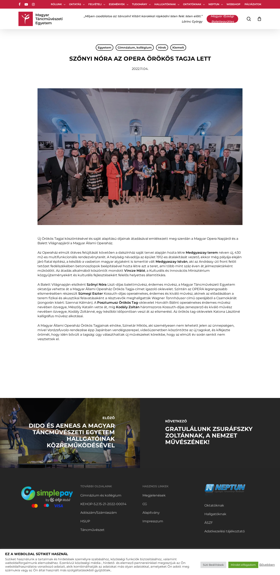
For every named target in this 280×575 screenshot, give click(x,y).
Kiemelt (178, 47)
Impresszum (152, 521)
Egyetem (104, 47)
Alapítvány (151, 513)
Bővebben (267, 565)
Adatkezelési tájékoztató (224, 531)
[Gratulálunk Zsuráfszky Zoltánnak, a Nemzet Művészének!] (210, 433)
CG (144, 504)
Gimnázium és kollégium (100, 495)
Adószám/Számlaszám (98, 513)
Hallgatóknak (215, 514)
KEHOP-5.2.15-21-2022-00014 (103, 504)
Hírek (162, 47)
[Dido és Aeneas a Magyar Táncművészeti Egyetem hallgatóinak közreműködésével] (70, 433)
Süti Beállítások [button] (213, 564)
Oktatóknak (214, 505)
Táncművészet (92, 530)
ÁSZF (208, 523)
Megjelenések (154, 495)
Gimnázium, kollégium (135, 47)
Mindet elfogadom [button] (243, 564)
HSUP (85, 521)
